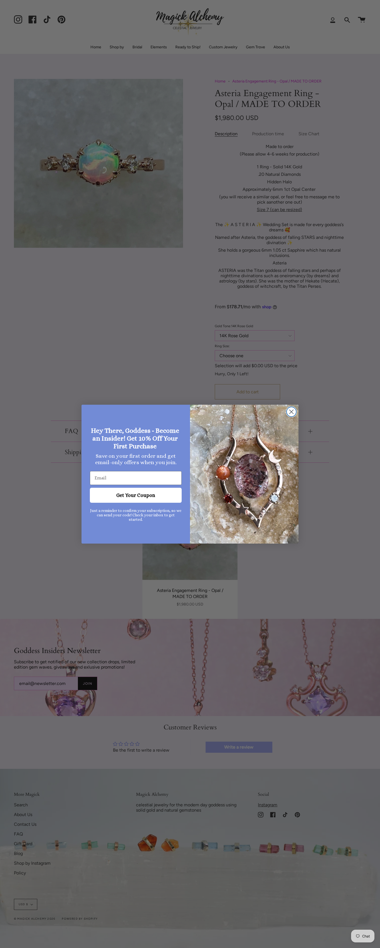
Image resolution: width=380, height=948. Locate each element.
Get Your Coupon (135, 495)
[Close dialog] (291, 412)
